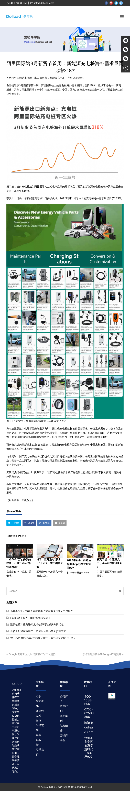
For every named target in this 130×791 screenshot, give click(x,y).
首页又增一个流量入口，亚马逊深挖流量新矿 (109, 563)
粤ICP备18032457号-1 (80, 787)
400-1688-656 (18, 3)
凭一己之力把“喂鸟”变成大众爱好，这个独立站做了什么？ (43, 637)
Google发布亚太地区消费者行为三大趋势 (32, 654)
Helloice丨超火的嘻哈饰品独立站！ (30, 617)
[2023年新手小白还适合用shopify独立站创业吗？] (80, 551)
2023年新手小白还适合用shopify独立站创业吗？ (79, 564)
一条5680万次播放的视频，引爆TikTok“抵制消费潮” (18, 563)
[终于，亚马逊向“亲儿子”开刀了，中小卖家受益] (50, 551)
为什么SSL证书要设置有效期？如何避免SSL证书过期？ (41, 611)
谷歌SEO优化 (40, 701)
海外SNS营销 (40, 725)
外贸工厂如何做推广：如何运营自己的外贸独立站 (38, 631)
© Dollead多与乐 (47, 787)
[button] (13, 523)
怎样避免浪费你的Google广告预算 (101, 654)
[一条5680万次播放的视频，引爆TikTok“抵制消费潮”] (19, 551)
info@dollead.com (44, 3)
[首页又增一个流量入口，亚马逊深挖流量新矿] (110, 551)
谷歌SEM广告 (40, 740)
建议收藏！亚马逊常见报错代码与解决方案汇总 (37, 624)
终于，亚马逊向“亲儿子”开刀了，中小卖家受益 (50, 563)
